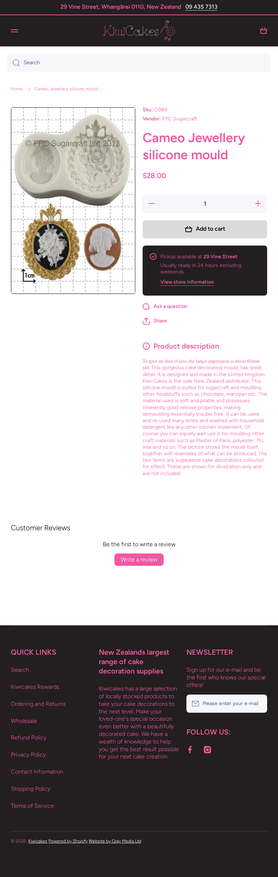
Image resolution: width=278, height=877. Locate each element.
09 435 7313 (201, 6)
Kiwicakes (37, 841)
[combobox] (139, 63)
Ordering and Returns (38, 703)
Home (17, 88)
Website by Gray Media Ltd (115, 841)
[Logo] (139, 31)
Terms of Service (32, 805)
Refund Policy (28, 737)
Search (20, 669)
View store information (187, 282)
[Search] (13, 63)
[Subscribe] (258, 704)
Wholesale (24, 720)
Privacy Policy (28, 754)
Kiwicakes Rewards (35, 686)
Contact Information (37, 771)
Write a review (139, 559)
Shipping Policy (30, 788)
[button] (155, 321)
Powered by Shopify (68, 841)
